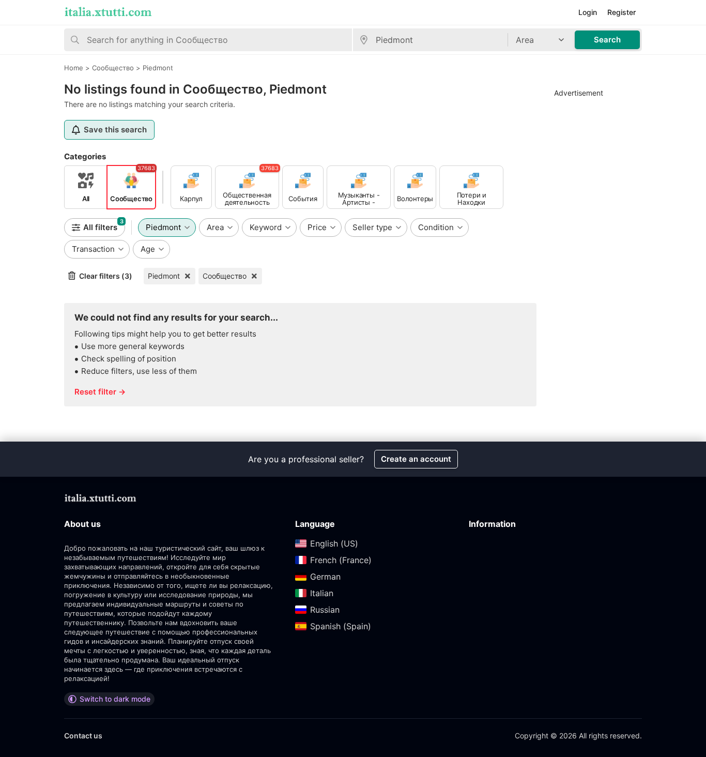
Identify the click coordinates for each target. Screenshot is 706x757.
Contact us (83, 735)
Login (587, 12)
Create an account (416, 459)
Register (621, 12)
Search (607, 39)
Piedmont (164, 275)
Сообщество (225, 275)
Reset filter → (100, 392)
